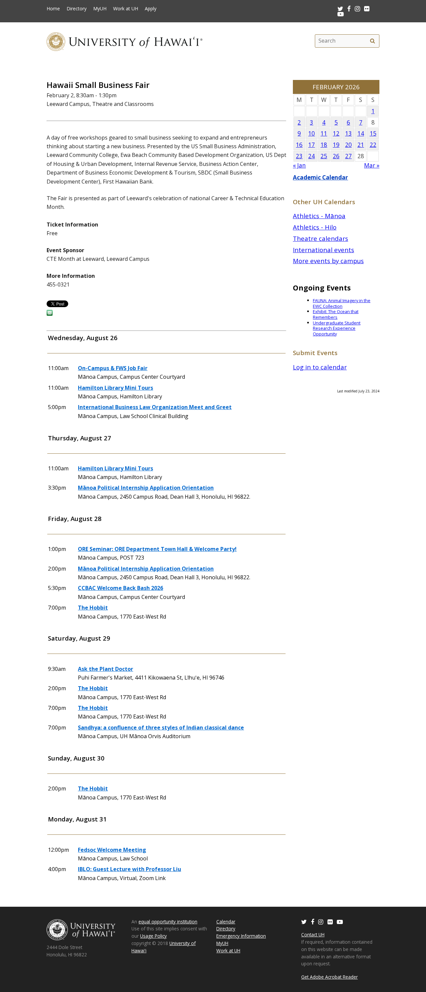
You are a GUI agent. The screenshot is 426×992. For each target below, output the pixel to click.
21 (360, 145)
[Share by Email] (50, 313)
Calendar (225, 921)
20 (348, 145)
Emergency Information (241, 936)
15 (373, 133)
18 (323, 145)
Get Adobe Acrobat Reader (329, 977)
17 (311, 145)
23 (299, 156)
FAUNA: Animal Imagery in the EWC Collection (341, 303)
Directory (77, 8)
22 (373, 145)
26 (336, 156)
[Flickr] (330, 921)
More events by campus (328, 260)
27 (348, 156)
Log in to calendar (320, 367)
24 (311, 156)
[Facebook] (312, 921)
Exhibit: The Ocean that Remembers (335, 314)
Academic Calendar (320, 177)
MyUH (99, 8)
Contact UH (312, 934)
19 (336, 145)
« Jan (299, 165)
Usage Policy (153, 936)
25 (323, 156)
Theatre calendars (320, 238)
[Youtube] (340, 14)
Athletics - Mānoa (319, 216)
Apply (150, 8)
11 (323, 133)
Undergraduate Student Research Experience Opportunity (336, 328)
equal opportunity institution (167, 921)
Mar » (371, 165)
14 (360, 133)
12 (336, 133)
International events (323, 250)
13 (348, 133)
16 (299, 145)
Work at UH (125, 8)
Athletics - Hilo (314, 227)
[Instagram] (320, 921)
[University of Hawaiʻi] (124, 40)
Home (53, 8)
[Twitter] (304, 921)
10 (311, 133)
